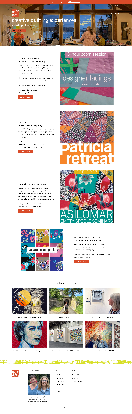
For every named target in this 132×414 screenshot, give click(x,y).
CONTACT (98, 13)
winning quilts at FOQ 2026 (102, 317)
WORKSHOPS (60, 381)
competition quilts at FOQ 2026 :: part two (66, 350)
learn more (19, 30)
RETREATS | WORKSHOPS (70, 13)
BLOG (91, 13)
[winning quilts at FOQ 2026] (102, 301)
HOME (33, 13)
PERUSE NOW (82, 261)
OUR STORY (40, 13)
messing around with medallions (29, 317)
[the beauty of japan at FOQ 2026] (102, 334)
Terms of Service (77, 381)
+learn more (31, 404)
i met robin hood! (66, 317)
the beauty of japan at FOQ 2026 (102, 350)
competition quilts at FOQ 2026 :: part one (29, 350)
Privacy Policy (76, 378)
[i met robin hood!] (66, 301)
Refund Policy (76, 375)
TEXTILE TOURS (50, 13)
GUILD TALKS (60, 385)
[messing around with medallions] (29, 301)
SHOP (58, 13)
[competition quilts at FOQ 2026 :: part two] (66, 334)
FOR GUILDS (83, 13)
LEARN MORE (26, 97)
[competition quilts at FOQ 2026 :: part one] (29, 334)
